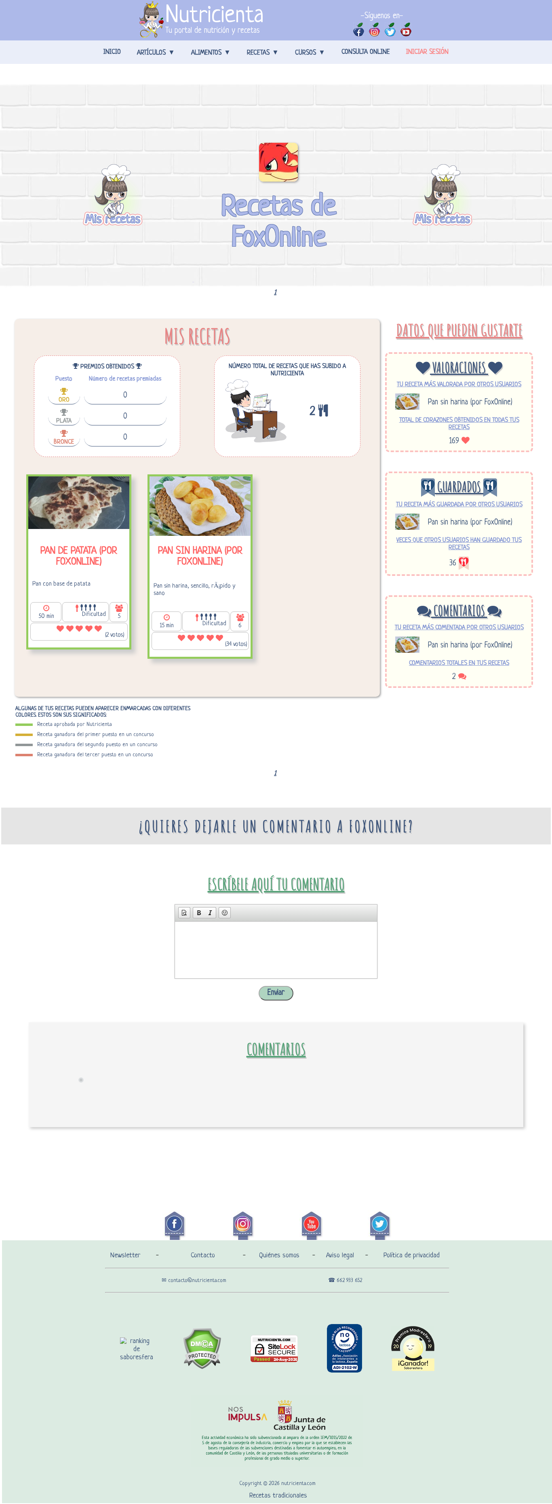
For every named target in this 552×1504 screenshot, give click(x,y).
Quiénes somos (279, 1255)
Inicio (112, 52)
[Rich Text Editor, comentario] (276, 950)
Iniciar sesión (427, 52)
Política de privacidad (411, 1255)
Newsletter (125, 1255)
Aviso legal (340, 1255)
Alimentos (206, 53)
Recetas (258, 53)
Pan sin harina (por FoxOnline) (470, 402)
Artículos (151, 53)
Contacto (203, 1255)
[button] (184, 912)
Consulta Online (365, 52)
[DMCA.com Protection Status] (201, 1367)
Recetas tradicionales (278, 1496)
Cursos (305, 53)
